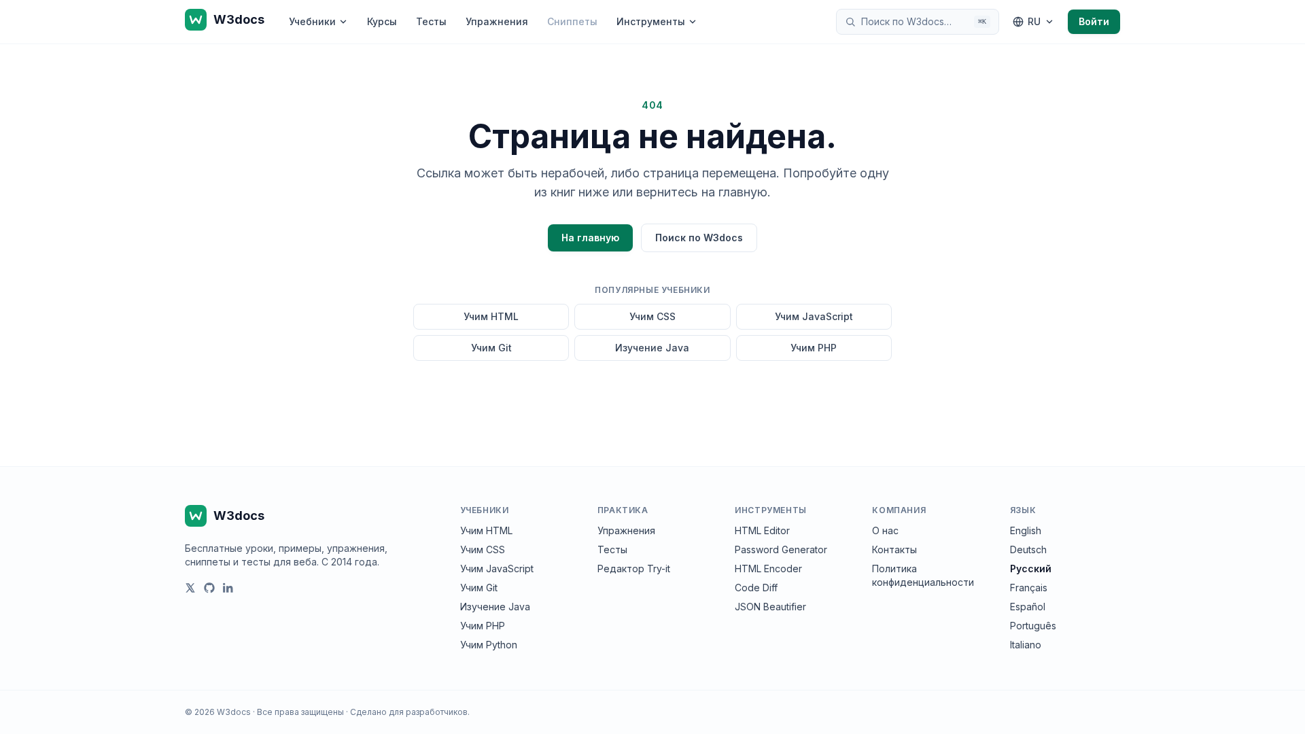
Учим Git (491, 347)
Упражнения (497, 21)
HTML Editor (762, 530)
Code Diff (756, 587)
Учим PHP (813, 347)
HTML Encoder (768, 568)
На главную (590, 237)
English (1025, 530)
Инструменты (650, 21)
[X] (190, 587)
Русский (1030, 568)
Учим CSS (652, 316)
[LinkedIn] (228, 587)
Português (1033, 625)
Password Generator (781, 549)
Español (1027, 606)
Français (1028, 587)
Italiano (1025, 644)
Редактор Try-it (633, 568)
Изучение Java (652, 347)
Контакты (894, 549)
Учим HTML (491, 316)
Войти (1094, 21)
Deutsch (1028, 549)
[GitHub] (209, 587)
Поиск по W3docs (699, 237)
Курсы (382, 21)
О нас (885, 530)
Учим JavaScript (814, 316)
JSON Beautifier (770, 606)
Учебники (312, 21)
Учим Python (488, 644)
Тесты (431, 21)
